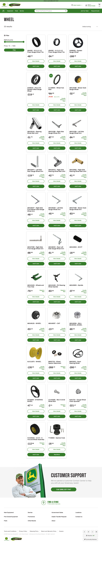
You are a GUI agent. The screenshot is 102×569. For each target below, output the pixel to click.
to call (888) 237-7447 (51, 1)
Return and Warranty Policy (48, 531)
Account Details (91, 5)
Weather (91, 535)
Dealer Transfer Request (59, 516)
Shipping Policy (34, 531)
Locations (78, 512)
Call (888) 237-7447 (63, 489)
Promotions (31, 516)
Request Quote (95, 11)
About (53, 520)
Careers (61, 531)
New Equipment (9, 512)
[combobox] (51, 10)
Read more (57, 454)
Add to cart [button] (36, 66)
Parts (16, 11)
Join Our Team (85, 11)
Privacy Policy (23, 531)
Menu (3, 11)
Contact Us (78, 516)
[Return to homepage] (11, 6)
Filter (14, 50)
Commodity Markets (91, 539)
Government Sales (57, 512)
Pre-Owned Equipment (11, 516)
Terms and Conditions (10, 531)
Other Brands (32, 520)
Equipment (10, 11)
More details (35, 61)
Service (22, 11)
